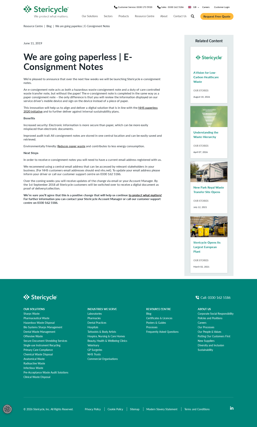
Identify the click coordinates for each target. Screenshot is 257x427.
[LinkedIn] (231, 408)
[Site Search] (192, 16)
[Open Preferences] (7, 409)
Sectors (108, 16)
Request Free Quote (216, 16)
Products (124, 16)
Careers (206, 7)
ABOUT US (204, 309)
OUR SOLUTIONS (34, 309)
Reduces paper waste (71, 146)
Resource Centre (144, 16)
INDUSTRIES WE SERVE (102, 309)
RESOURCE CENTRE (158, 309)
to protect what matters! (145, 195)
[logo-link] (46, 11)
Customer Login (222, 7)
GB (195, 7)
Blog (49, 26)
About (163, 16)
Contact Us (179, 16)
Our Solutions (90, 16)
